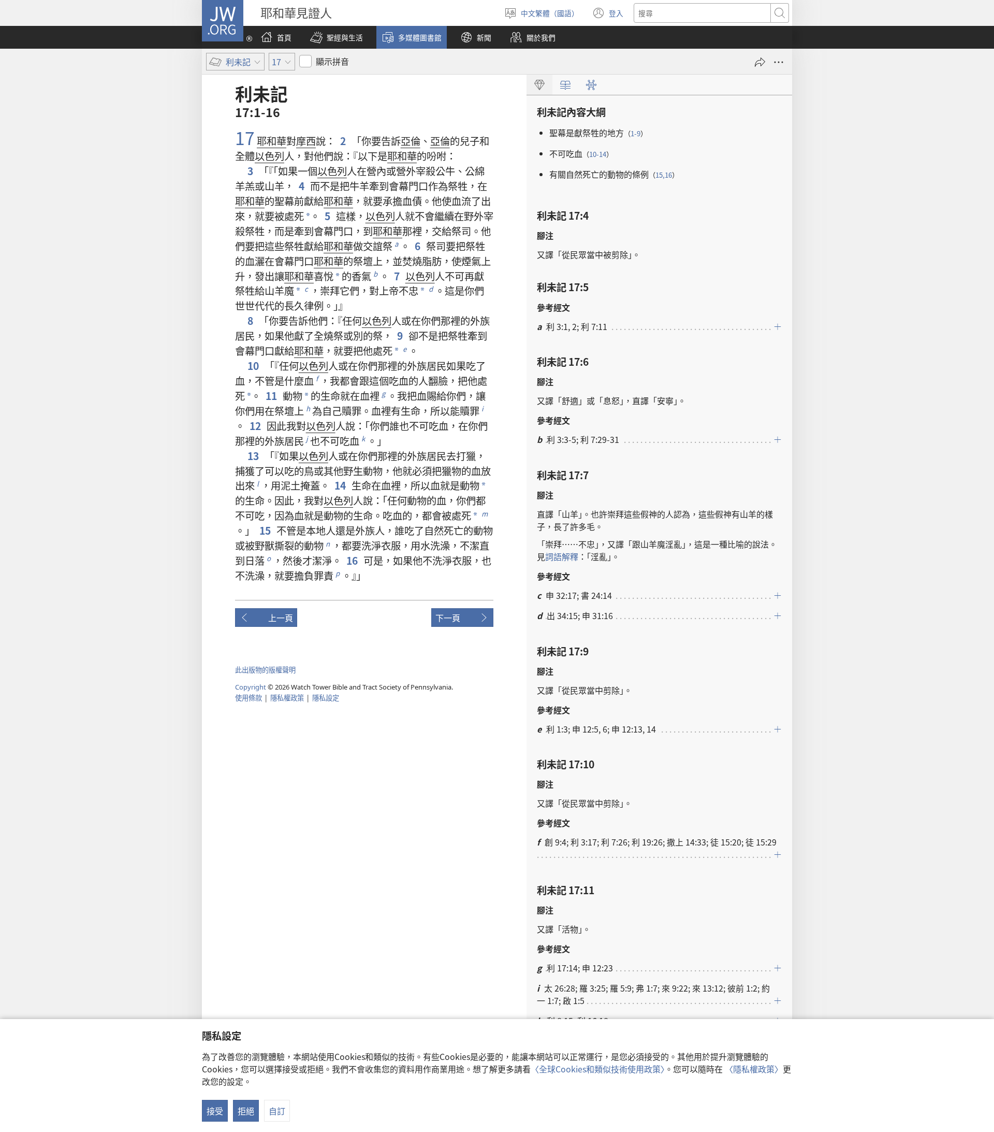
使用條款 (248, 698)
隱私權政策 (287, 698)
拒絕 (246, 1111)
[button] (336, 37)
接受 (215, 1111)
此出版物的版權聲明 (265, 670)
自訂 (277, 1111)
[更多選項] (778, 62)
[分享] (760, 62)
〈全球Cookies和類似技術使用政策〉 (598, 1069)
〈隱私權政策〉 (754, 1069)
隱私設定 (325, 698)
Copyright (250, 687)
